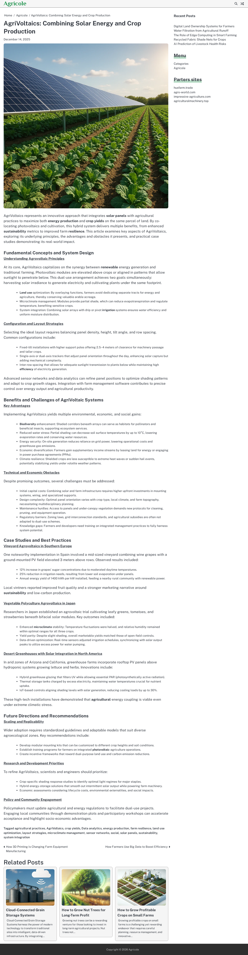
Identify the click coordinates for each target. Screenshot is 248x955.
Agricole (15, 3)
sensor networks (97, 833)
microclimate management (66, 833)
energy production (116, 828)
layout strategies (34, 833)
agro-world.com (184, 92)
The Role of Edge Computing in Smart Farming (205, 35)
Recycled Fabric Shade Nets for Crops (200, 39)
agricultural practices (30, 828)
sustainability (148, 833)
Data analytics (92, 828)
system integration (17, 837)
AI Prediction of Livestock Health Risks (200, 44)
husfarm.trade (183, 87)
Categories (181, 63)
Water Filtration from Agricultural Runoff (201, 30)
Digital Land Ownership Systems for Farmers (204, 26)
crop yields (72, 828)
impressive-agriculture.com (192, 96)
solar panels (128, 833)
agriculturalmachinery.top (191, 101)
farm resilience (141, 828)
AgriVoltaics (54, 828)
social (115, 833)
